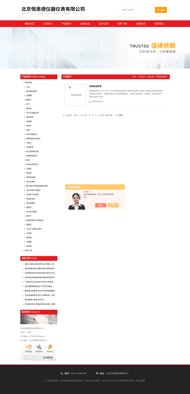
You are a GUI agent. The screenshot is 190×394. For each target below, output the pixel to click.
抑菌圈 (29, 95)
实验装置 (29, 147)
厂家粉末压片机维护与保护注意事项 (39, 282)
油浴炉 (29, 126)
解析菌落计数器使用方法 (34, 300)
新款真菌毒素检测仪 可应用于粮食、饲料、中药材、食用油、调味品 (39, 286)
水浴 (28, 87)
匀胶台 (29, 143)
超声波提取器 (31, 134)
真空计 (29, 216)
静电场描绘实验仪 (33, 139)
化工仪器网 (140, 381)
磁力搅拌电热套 (32, 151)
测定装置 (29, 117)
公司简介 (48, 23)
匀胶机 (29, 233)
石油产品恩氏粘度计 (34, 229)
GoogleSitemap (89, 381)
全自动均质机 (31, 212)
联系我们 (159, 23)
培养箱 (29, 246)
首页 (134, 77)
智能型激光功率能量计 (35, 220)
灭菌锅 (29, 242)
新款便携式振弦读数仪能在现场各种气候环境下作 (40, 268)
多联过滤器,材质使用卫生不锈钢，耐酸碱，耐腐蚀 (39, 264)
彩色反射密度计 (32, 164)
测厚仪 (29, 225)
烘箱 (28, 130)
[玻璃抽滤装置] (75, 95)
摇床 (28, 160)
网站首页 (29, 23)
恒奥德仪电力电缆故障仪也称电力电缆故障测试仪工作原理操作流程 (40, 304)
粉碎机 (29, 173)
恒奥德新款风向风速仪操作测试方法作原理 (40, 273)
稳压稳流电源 (31, 91)
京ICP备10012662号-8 (110, 381)
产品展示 (66, 23)
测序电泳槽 (30, 177)
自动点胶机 (30, 182)
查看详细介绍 (97, 101)
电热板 (29, 237)
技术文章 (104, 23)
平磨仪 (29, 169)
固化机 (29, 108)
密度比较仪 (30, 199)
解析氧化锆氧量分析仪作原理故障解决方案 (40, 291)
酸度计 (29, 100)
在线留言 (141, 23)
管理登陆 (123, 381)
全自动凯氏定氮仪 (33, 190)
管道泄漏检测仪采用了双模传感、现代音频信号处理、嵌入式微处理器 (40, 295)
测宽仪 (29, 207)
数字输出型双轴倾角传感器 (37, 186)
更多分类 (28, 250)
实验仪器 (28, 82)
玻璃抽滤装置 (31, 156)
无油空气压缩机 (32, 194)
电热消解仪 (30, 203)
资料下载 (122, 23)
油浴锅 (29, 121)
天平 (28, 104)
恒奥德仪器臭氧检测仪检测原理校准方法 (40, 277)
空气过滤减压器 (32, 113)
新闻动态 (85, 23)
